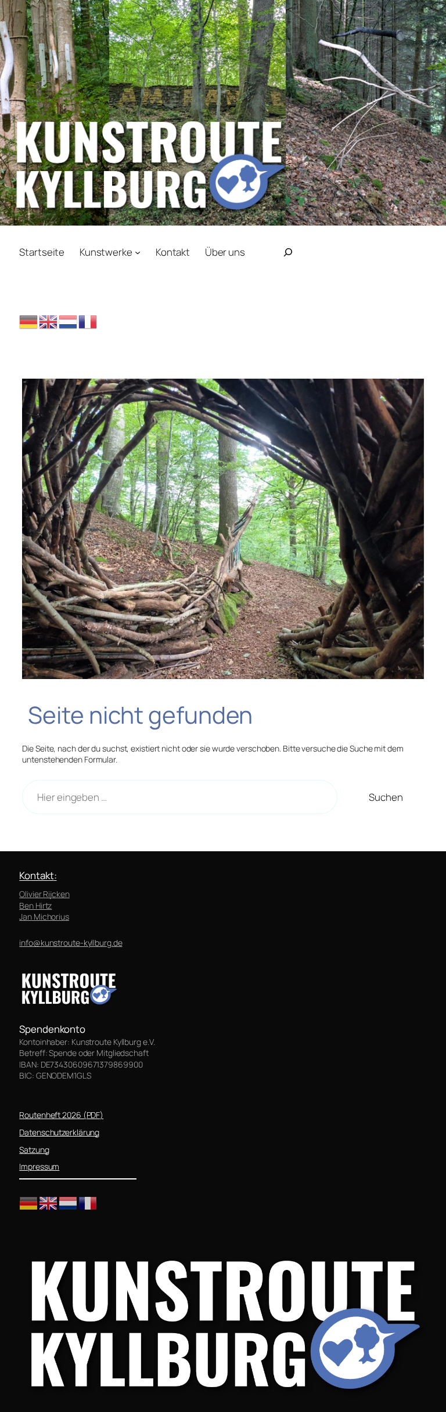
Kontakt (36, 875)
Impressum (39, 1166)
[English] (49, 320)
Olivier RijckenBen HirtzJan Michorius (44, 905)
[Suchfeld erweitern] (288, 252)
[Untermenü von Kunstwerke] (138, 252)
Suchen (385, 797)
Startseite (41, 252)
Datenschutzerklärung (59, 1132)
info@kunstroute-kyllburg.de (70, 942)
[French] (88, 320)
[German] (29, 320)
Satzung (34, 1149)
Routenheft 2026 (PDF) (61, 1114)
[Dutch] (68, 320)
